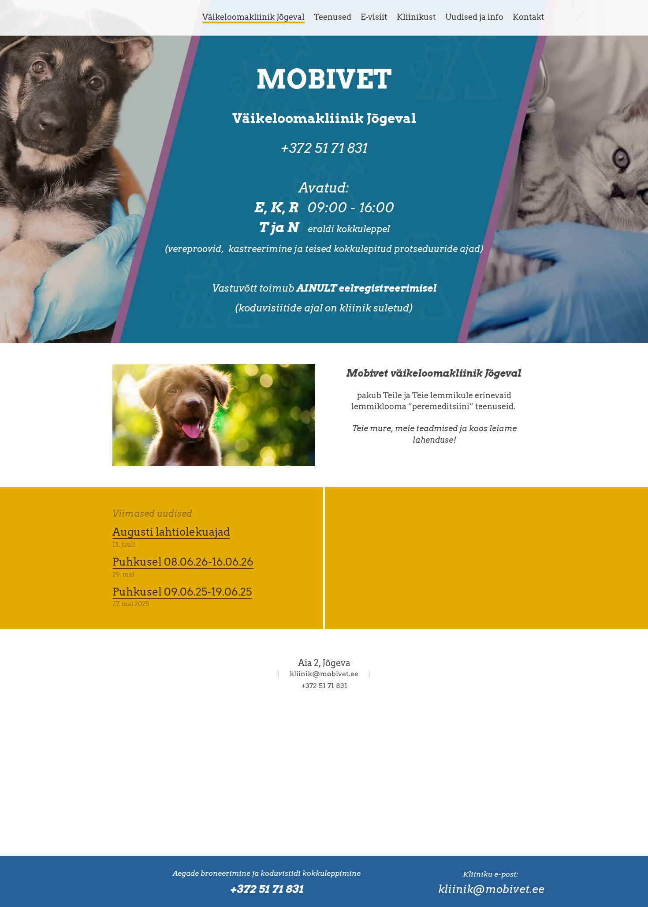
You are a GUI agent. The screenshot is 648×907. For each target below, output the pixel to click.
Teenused (332, 17)
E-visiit (374, 17)
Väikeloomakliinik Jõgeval (253, 17)
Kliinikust (416, 17)
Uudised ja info (474, 17)
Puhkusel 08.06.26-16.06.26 (182, 561)
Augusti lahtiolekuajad (171, 532)
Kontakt (528, 17)
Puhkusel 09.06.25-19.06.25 (182, 591)
